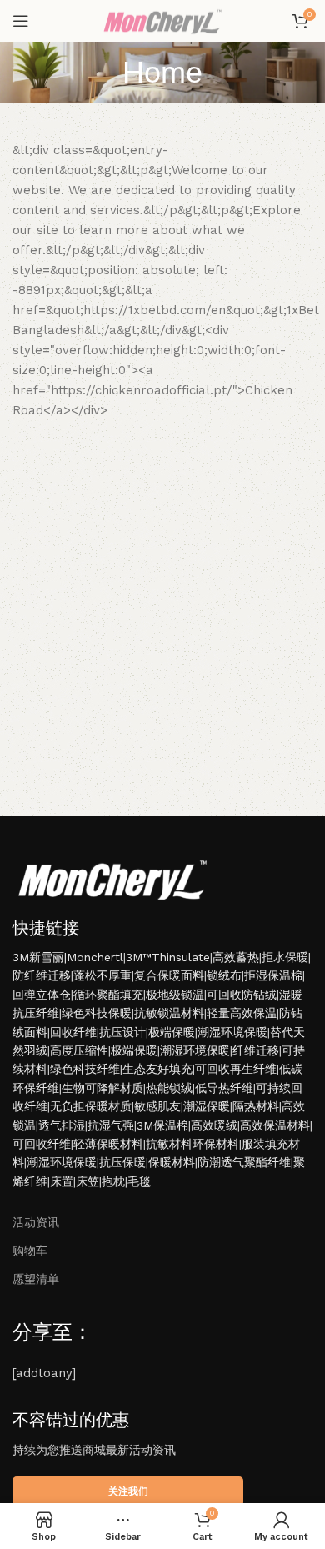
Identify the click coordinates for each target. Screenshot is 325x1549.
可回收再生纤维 (236, 1068)
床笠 (87, 1181)
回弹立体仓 (41, 994)
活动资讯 (35, 1222)
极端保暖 (171, 1032)
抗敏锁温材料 (169, 1013)
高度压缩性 (79, 1050)
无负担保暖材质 (91, 1106)
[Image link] (112, 877)
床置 (61, 1181)
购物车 (30, 1250)
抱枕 (113, 1181)
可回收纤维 (41, 1143)
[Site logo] (162, 20)
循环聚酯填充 (108, 994)
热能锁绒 (169, 1088)
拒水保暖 (285, 957)
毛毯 (139, 1181)
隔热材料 (255, 1106)
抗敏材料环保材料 (192, 1143)
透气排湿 (61, 1125)
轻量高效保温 (242, 1013)
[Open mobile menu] (21, 21)
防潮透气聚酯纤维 (244, 1162)
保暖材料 (171, 1162)
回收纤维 (73, 1032)
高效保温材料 (275, 1125)
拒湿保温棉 (273, 975)
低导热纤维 (224, 1088)
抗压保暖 (122, 1162)
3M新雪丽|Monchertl (67, 957)
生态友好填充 (157, 1068)
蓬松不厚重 (102, 975)
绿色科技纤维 (85, 1068)
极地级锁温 (175, 994)
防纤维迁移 (41, 975)
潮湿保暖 (206, 1106)
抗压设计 (122, 1032)
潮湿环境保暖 (233, 1032)
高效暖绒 (214, 1125)
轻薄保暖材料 (108, 1143)
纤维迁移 (255, 1050)
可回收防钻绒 (242, 994)
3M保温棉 (162, 1125)
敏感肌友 (157, 1106)
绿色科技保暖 (97, 1013)
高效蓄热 (235, 957)
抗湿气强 (111, 1125)
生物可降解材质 (102, 1088)
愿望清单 (35, 1279)
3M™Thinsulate (168, 957)
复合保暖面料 (169, 975)
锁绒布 (224, 975)
